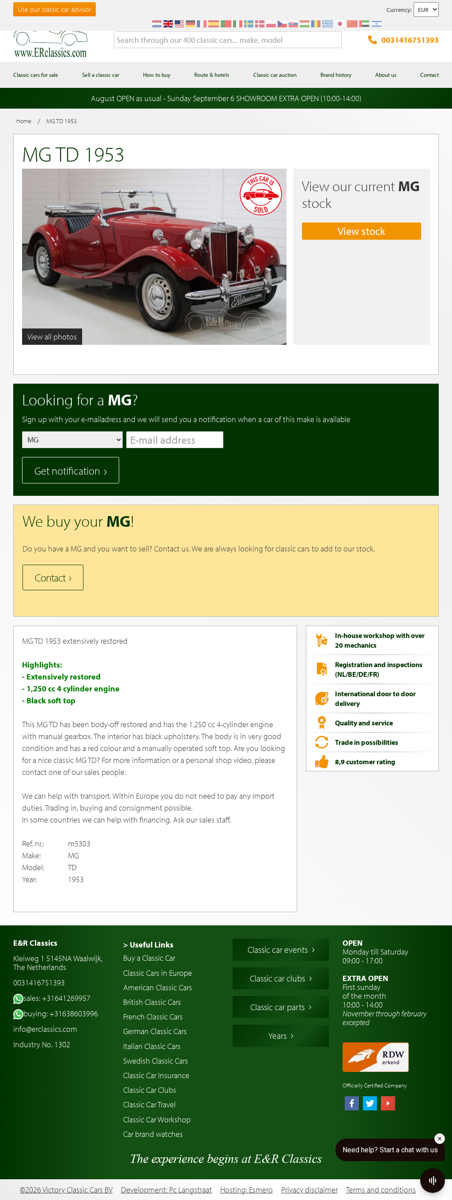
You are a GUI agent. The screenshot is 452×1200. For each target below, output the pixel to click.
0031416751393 (410, 40)
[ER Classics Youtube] (388, 1104)
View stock (361, 231)
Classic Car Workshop (157, 1119)
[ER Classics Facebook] (352, 1104)
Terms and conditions (381, 1189)
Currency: (399, 10)
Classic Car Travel (149, 1104)
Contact (50, 577)
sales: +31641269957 (56, 998)
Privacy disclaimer (309, 1189)
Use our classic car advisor (54, 9)
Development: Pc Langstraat (166, 1190)
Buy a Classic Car (149, 958)
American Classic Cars (157, 987)
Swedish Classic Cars (155, 1061)
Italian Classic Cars (152, 1046)
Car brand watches (153, 1134)
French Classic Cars (153, 1016)
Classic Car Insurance (156, 1075)
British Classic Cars (152, 1002)
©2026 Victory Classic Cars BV (66, 1190)
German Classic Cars (155, 1031)
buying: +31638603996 (60, 1013)
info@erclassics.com (45, 1029)
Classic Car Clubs (149, 1090)
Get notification (67, 470)
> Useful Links (148, 945)
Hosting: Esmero (246, 1190)
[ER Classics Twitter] (370, 1104)
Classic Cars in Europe (157, 973)
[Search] (335, 40)
